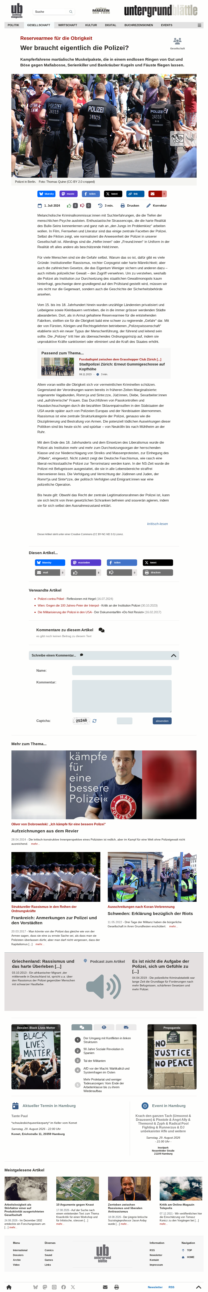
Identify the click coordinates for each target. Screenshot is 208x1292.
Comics (49, 1250)
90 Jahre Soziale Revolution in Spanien (103, 1051)
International (20, 1250)
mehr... (35, 843)
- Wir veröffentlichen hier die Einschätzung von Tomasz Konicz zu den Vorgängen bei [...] (181, 1217)
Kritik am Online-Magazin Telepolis (177, 1206)
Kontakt (154, 1260)
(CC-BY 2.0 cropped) (80, 181)
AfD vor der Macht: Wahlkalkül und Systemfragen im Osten (106, 1070)
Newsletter (155, 1287)
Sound (48, 1255)
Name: (41, 671)
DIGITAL (110, 25)
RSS (171, 1287)
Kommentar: (46, 682)
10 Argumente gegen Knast (75, 1204)
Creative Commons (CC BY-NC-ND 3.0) (93, 534)
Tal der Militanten (94, 1060)
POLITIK (13, 25)
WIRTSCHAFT (67, 25)
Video (16, 1264)
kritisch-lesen (157, 524)
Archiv (17, 1260)
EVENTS (166, 25)
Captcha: (43, 721)
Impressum (156, 1264)
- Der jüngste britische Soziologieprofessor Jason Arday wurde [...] (127, 1220)
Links (48, 1264)
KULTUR (91, 25)
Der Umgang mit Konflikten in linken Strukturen (107, 1040)
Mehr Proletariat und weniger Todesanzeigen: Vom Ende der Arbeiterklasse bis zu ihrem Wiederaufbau (103, 1085)
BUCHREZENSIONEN (139, 25)
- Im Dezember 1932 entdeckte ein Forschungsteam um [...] (24, 1224)
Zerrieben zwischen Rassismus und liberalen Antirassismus (125, 1208)
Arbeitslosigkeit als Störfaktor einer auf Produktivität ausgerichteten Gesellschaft (24, 1210)
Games (49, 1260)
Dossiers (18, 1255)
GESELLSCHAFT (38, 25)
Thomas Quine (56, 181)
